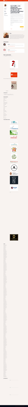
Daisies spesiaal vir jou (5, 103)
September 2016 (5, 369)
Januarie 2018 (5, 352)
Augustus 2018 (5, 345)
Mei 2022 (4, 298)
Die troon (4, 108)
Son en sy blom (5, 104)
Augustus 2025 (5, 257)
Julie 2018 (4, 346)
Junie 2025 (4, 259)
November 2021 (5, 304)
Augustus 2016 (5, 370)
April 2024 (4, 274)
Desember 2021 (5, 303)
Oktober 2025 (5, 255)
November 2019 (5, 329)
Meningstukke (6, 7)
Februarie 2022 (5, 301)
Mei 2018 (4, 348)
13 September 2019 (13, 44)
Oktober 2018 (5, 343)
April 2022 (4, 299)
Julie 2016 (4, 371)
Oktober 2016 (5, 368)
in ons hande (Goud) (5, 106)
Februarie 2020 (5, 326)
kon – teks (4, 107)
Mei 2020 (4, 323)
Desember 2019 (5, 328)
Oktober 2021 (5, 305)
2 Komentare (18, 4)
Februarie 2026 (5, 251)
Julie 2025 (4, 258)
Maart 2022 (4, 300)
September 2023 (5, 281)
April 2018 (4, 349)
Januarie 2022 (5, 302)
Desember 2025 (5, 253)
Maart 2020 (4, 325)
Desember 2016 (5, 366)
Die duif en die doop (6, 15)
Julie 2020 (4, 321)
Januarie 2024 (5, 277)
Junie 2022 (4, 297)
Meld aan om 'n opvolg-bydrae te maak (11, 51)
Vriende (5, 9)
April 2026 (4, 249)
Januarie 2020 (5, 327)
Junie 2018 (4, 347)
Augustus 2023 (5, 282)
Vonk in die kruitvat (5, 111)
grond (4, 14)
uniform (4, 105)
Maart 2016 (4, 375)
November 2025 (5, 254)
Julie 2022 (4, 296)
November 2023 (5, 279)
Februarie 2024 (5, 276)
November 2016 (5, 367)
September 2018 (5, 344)
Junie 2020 (4, 322)
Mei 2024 (4, 273)
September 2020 (5, 319)
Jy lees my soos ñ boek (5, 102)
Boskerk (4, 109)
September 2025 (5, 256)
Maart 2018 (4, 350)
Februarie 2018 (5, 351)
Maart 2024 (4, 275)
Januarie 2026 (5, 252)
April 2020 (4, 324)
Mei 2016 (4, 373)
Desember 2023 (5, 278)
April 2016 (4, 374)
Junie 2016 (4, 372)
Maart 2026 (4, 250)
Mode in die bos (5, 110)
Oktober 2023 (5, 280)
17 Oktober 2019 (12, 4)
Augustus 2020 (5, 320)
